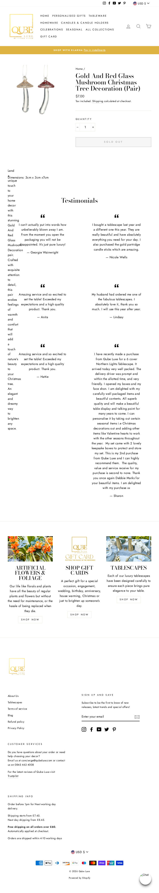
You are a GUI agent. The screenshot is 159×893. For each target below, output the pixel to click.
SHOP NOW (30, 619)
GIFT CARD (48, 36)
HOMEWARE (49, 23)
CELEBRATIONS (51, 29)
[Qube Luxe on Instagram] (84, 729)
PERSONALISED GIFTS (69, 16)
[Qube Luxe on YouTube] (99, 729)
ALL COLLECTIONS (100, 29)
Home (44, 16)
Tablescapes (15, 702)
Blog (10, 715)
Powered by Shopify (79, 878)
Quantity (84, 119)
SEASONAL (74, 29)
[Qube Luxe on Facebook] (91, 729)
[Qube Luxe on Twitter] (106, 729)
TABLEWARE (98, 16)
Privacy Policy (16, 728)
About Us (13, 696)
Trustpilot (13, 776)
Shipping (97, 101)
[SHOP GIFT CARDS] (79, 548)
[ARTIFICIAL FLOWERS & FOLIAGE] (30, 548)
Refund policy (16, 722)
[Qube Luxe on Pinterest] (114, 729)
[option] (79, 50)
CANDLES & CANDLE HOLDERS (85, 23)
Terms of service (17, 709)
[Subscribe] (137, 716)
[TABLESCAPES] (128, 548)
